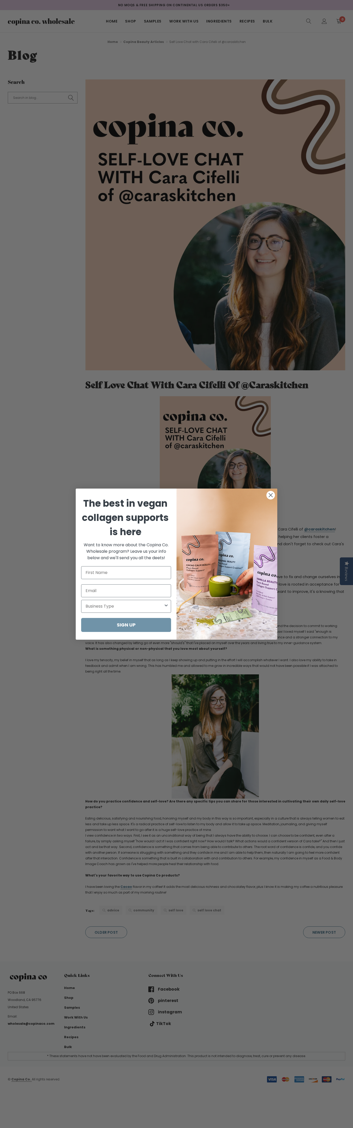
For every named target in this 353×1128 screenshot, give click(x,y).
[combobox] (125, 606)
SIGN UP (126, 625)
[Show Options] (166, 606)
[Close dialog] (270, 495)
